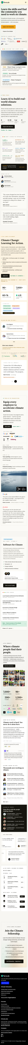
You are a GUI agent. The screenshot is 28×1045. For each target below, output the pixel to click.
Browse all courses (5, 1015)
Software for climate (5, 1006)
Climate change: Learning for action (8, 989)
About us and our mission (6, 1032)
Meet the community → (9, 665)
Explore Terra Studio (8, 31)
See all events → (7, 870)
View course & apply (10, 585)
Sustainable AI (4, 1011)
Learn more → (22, 167)
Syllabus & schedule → (17, 275)
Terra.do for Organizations (8, 997)
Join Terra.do (5, 983)
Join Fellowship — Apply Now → (14, 961)
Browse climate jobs (5, 1025)
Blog (2, 1034)
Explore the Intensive (8, 126)
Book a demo (7, 426)
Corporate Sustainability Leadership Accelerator (11, 1007)
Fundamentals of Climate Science (8, 1013)
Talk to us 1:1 (3, 994)
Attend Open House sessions (7, 991)
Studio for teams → (7, 130)
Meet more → (6, 801)
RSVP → (22, 877)
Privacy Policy (19, 1041)
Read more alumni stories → (9, 377)
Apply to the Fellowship (8, 26)
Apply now (5, 275)
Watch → (22, 896)
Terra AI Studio (4, 1004)
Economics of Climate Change (7, 1009)
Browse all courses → (8, 628)
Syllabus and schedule (5, 993)
